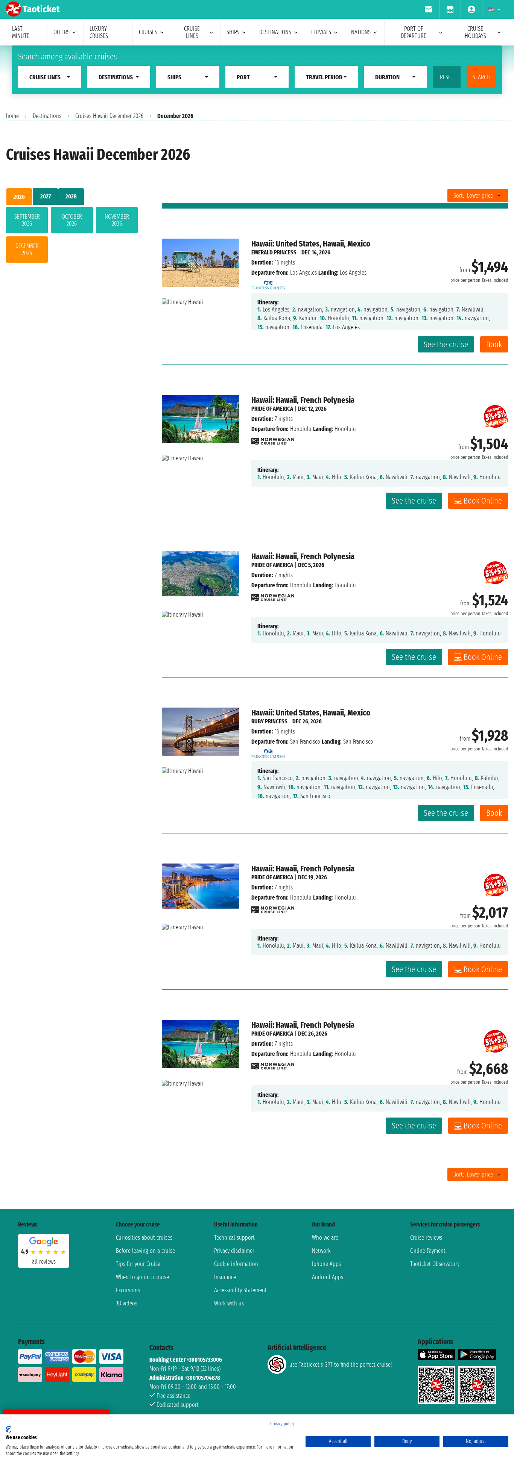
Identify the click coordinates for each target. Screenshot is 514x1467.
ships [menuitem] (233, 32)
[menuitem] (428, 9)
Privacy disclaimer (234, 1250)
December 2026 (27, 249)
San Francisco (305, 741)
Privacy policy (282, 1423)
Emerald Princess (274, 252)
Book (494, 344)
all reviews (44, 1261)
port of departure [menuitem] (413, 32)
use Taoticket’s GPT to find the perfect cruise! (340, 1364)
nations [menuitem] (361, 32)
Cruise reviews (426, 1237)
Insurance (225, 1277)
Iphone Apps (326, 1263)
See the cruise (446, 344)
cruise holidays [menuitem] (475, 32)
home (12, 115)
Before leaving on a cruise (145, 1250)
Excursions (128, 1290)
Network (321, 1250)
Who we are (325, 1237)
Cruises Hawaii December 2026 (109, 115)
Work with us (229, 1303)
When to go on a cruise (142, 1277)
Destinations (47, 115)
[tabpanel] (72, 236)
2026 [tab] (19, 196)
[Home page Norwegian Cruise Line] (272, 439)
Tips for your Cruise (138, 1263)
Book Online (483, 501)
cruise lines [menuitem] (192, 32)
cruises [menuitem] (148, 32)
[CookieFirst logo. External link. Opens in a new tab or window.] (8, 1429)
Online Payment (428, 1250)
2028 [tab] (71, 196)
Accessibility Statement (240, 1290)
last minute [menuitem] (20, 32)
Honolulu (301, 429)
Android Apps (327, 1277)
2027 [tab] (45, 196)
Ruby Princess (269, 721)
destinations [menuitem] (275, 32)
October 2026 (72, 220)
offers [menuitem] (61, 32)
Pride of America (272, 408)
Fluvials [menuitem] (321, 32)
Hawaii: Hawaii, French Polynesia (302, 400)
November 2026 (117, 220)
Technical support (234, 1237)
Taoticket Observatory (434, 1263)
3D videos (126, 1303)
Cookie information (236, 1263)
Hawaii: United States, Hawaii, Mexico (310, 244)
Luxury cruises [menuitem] (99, 32)
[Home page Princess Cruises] (268, 282)
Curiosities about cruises (144, 1237)
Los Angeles (303, 272)
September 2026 (27, 220)
